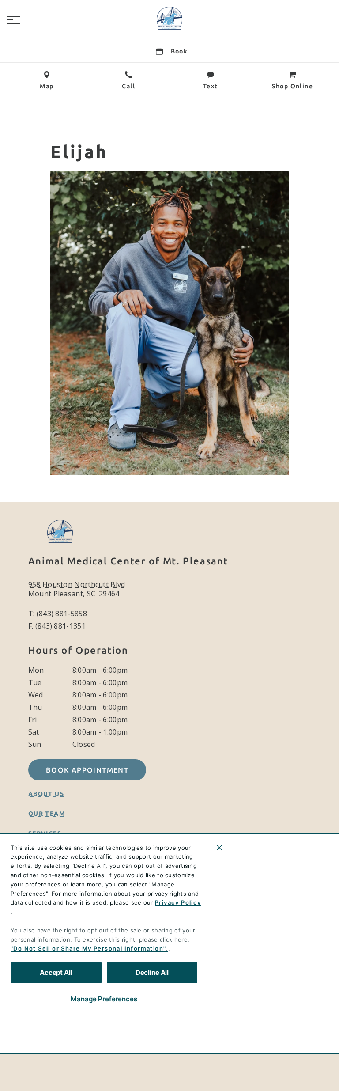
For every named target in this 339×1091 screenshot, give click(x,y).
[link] (169, 18)
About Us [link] (46, 793)
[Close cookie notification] (219, 847)
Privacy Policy (178, 902)
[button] (13, 20)
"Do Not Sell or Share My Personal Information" (88, 948)
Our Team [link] (46, 813)
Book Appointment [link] (87, 770)
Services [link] (44, 833)
